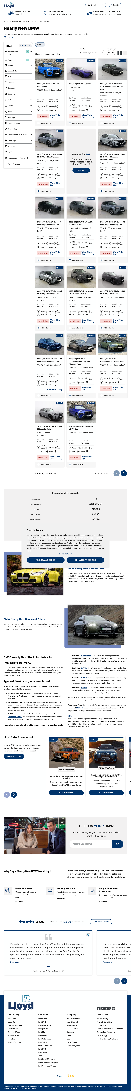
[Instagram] (102, 1010)
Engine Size (12, 129)
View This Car (55, 116)
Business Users (14, 1035)
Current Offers (14, 1032)
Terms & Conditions (104, 1022)
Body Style (12, 94)
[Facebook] (98, 1010)
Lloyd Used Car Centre (46, 1066)
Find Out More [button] (65, 554)
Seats (10, 111)
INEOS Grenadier (44, 1045)
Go (117, 844)
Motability (12, 1039)
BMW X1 (84, 668)
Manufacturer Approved (18, 158)
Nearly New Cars (33, 21)
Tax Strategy (102, 1035)
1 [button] (95, 473)
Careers (70, 1032)
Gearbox (11, 88)
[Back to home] (9, 5)
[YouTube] (113, 1010)
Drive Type (12, 140)
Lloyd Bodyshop (73, 1045)
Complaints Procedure (106, 1032)
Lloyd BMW (42, 1018)
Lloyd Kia (41, 1032)
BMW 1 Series (86, 655)
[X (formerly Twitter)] (109, 1010)
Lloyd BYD (41, 1049)
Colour (10, 100)
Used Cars (17, 21)
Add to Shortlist (46, 123)
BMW (46, 21)
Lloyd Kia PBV (43, 1035)
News (69, 1035)
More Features (14, 164)
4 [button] (104, 473)
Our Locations (72, 1029)
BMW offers (80, 708)
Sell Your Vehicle (73, 1018)
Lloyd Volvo (42, 1042)
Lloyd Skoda (42, 1052)
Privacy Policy (102, 1018)
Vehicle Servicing (14, 1042)
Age (9, 76)
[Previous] (117, 981)
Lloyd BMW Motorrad (46, 1059)
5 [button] (107, 473)
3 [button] (101, 473)
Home (7, 21)
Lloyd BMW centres (15, 716)
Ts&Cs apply (8, 37)
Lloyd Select (72, 1042)
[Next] (124, 981)
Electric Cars (13, 1029)
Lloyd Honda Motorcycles (47, 1062)
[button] (46, 560)
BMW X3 (84, 687)
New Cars (12, 1018)
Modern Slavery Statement (108, 1039)
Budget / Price (13, 71)
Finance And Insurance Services (110, 1029)
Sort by (82, 48)
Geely (39, 1056)
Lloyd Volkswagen (44, 1039)
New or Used (18, 52)
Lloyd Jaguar (42, 1029)
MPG (10, 152)
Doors (10, 105)
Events (69, 1039)
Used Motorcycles (15, 1025)
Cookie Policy (102, 1025)
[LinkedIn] (106, 1010)
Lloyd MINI (41, 1022)
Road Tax (11, 146)
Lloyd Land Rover (44, 1025)
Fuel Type (11, 117)
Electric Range (14, 123)
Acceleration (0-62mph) (17, 134)
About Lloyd (72, 1025)
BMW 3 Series (86, 678)
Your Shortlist (72, 1022)
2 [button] (98, 473)
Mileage (11, 82)
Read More (19, 901)
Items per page (111, 48)
